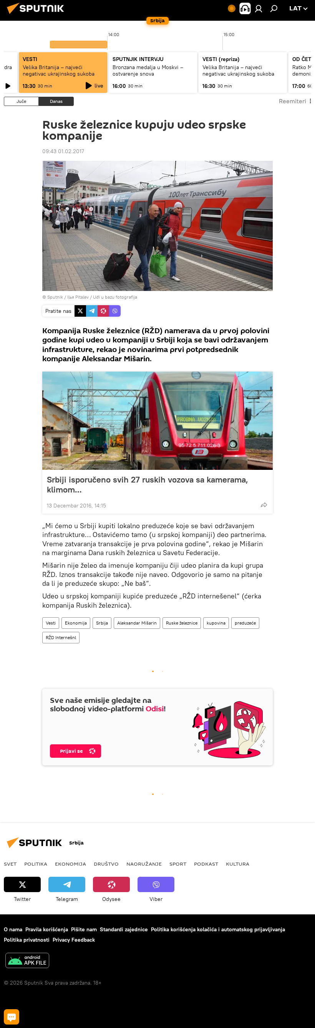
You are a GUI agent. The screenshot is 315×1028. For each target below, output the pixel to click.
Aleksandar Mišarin (137, 623)
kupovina (216, 623)
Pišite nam (84, 929)
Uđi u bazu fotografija (115, 297)
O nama (13, 929)
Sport (177, 863)
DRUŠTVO (106, 863)
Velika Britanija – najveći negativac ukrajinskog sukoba (58, 70)
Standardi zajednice (124, 929)
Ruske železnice (181, 623)
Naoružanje (144, 863)
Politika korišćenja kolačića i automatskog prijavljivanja (218, 929)
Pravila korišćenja (46, 929)
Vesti (51, 623)
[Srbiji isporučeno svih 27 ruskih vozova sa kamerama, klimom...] (157, 421)
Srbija (102, 623)
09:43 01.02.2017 (63, 151)
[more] (264, 504)
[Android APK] (27, 961)
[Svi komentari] (11, 1017)
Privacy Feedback (74, 939)
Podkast (206, 863)
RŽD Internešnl (61, 637)
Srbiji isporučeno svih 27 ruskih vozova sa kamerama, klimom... (147, 484)
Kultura (237, 863)
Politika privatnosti (27, 939)
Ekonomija (76, 623)
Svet (10, 863)
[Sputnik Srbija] (37, 15)
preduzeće (245, 623)
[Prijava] (258, 8)
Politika (35, 863)
